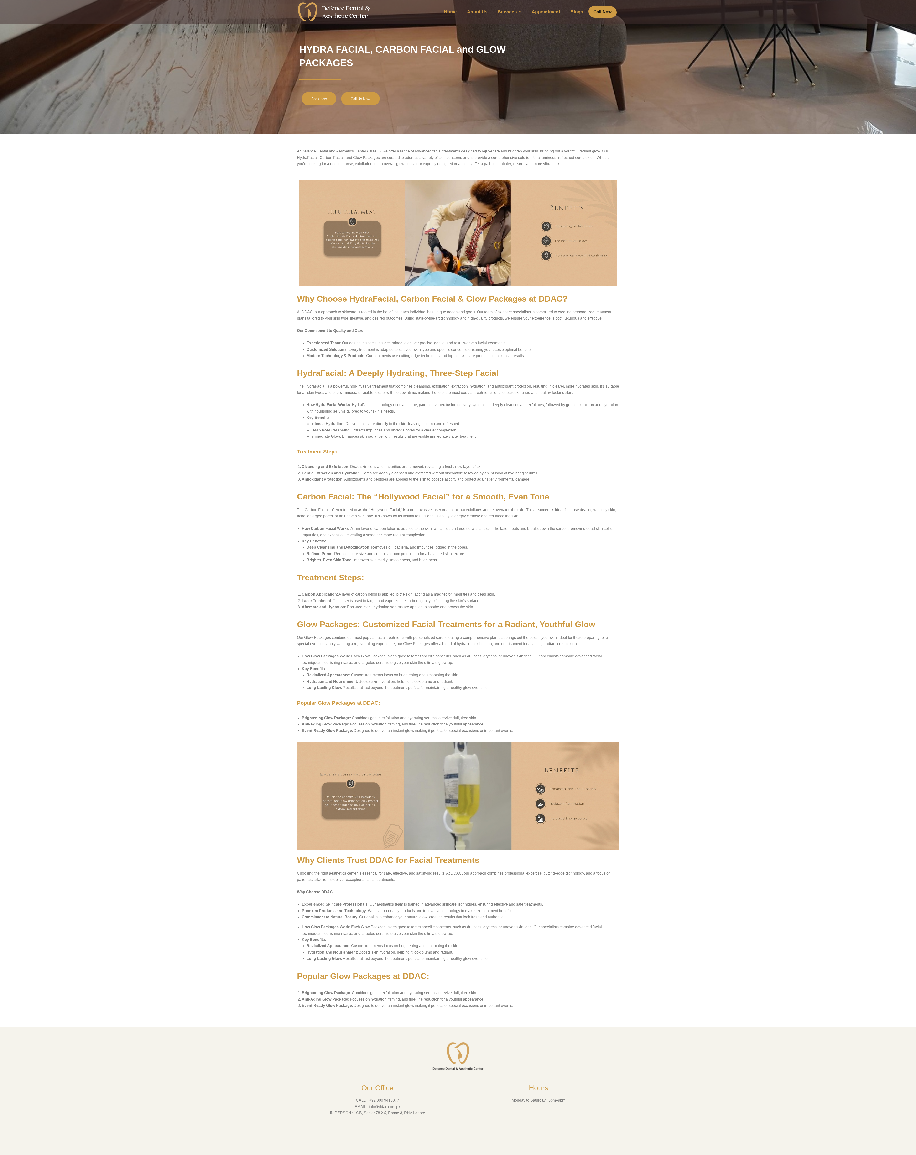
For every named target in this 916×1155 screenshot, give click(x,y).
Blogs (576, 11)
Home (450, 11)
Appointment (546, 11)
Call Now (602, 12)
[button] (509, 12)
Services (507, 11)
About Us (477, 11)
